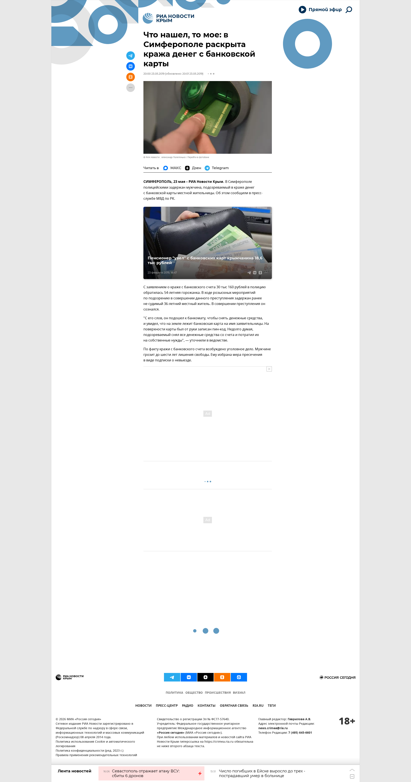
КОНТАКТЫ (207, 706)
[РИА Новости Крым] (168, 18)
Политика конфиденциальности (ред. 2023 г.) (89, 750)
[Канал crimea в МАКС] (239, 677)
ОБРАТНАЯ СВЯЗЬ (234, 706)
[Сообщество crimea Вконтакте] (189, 677)
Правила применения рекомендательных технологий (96, 755)
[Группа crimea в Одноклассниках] (222, 677)
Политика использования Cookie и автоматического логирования (95, 744)
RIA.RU (258, 706)
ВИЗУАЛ (239, 692)
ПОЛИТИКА (174, 692)
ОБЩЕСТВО (194, 692)
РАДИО (187, 706)
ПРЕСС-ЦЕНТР (167, 706)
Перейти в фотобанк (198, 157)
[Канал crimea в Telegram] (172, 677)
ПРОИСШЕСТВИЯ (218, 692)
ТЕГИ (272, 706)
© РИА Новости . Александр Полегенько (164, 157)
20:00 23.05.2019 (153, 73)
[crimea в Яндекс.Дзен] (205, 677)
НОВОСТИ (143, 706)
